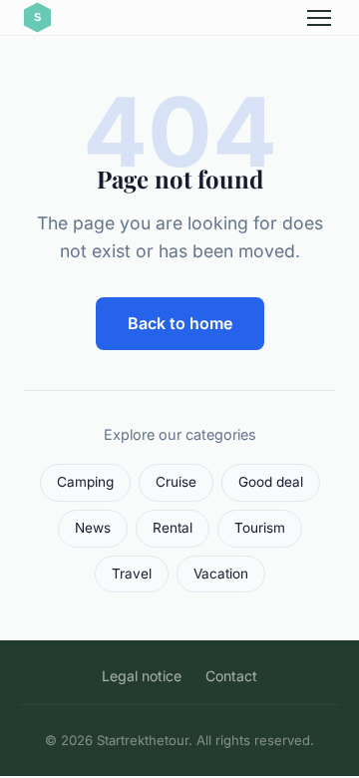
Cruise (176, 482)
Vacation (220, 574)
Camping (85, 482)
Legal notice (141, 675)
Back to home (180, 323)
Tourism (259, 528)
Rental (172, 528)
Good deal (270, 482)
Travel (132, 574)
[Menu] (319, 18)
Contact (231, 675)
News (93, 528)
